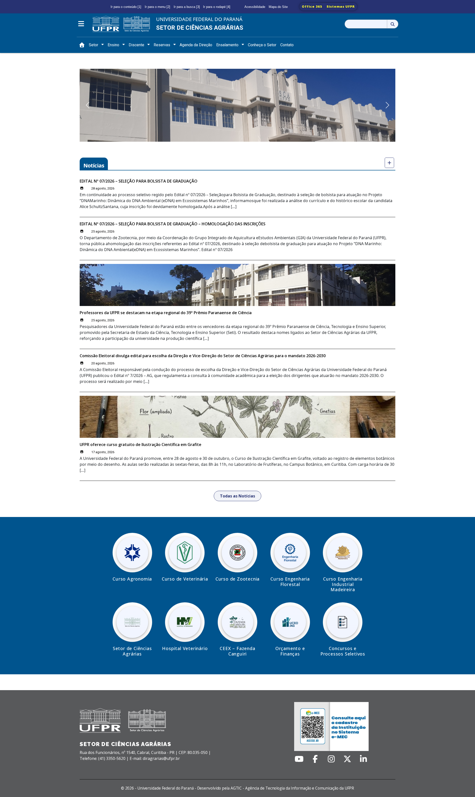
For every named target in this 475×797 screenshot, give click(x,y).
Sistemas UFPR (341, 6)
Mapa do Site (278, 7)
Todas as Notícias (237, 496)
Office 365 (312, 6)
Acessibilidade (254, 7)
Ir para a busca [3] (187, 7)
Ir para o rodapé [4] (216, 7)
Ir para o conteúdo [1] (126, 7)
